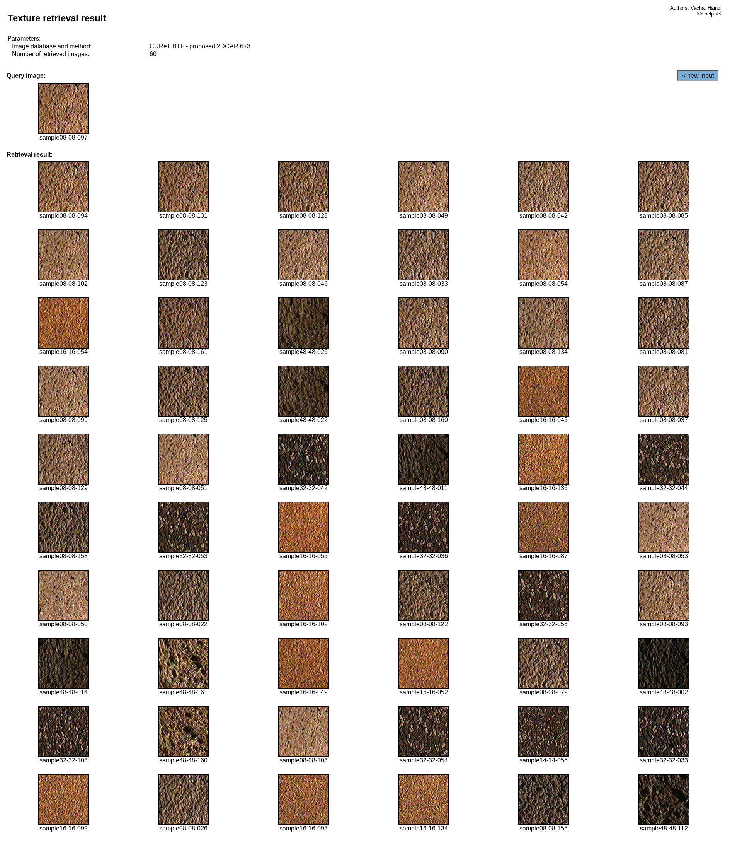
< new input (698, 75)
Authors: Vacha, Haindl (696, 8)
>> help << (709, 14)
